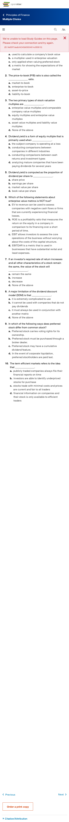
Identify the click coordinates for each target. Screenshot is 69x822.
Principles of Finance (18, 14)
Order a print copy (18, 806)
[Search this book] (55, 29)
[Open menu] (3, 29)
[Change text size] (63, 29)
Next (61, 794)
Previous (10, 794)
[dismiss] (64, 38)
